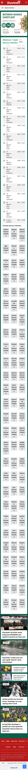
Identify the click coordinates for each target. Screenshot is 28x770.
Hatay (5, 376)
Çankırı (22, 304)
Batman (22, 561)
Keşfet (14, 747)
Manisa (22, 431)
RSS (4, 763)
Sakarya (22, 477)
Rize (14, 476)
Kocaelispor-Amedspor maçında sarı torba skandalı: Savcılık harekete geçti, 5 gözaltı (19, 669)
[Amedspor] (14, 689)
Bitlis (5, 292)
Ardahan (22, 575)
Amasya (14, 250)
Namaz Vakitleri (9, 8)
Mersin (22, 376)
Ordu (5, 476)
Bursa (5, 304)
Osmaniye (14, 604)
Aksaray (14, 547)
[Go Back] (24, 767)
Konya (22, 417)
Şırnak (5, 574)
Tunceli (14, 519)
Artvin (14, 263)
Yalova (14, 589)
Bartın (14, 574)
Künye (3, 741)
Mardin (14, 445)
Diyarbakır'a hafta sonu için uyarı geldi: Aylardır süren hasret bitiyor (12, 660)
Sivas (5, 505)
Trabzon (5, 520)
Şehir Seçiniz (20, 40)
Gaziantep (22, 348)
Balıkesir (5, 279)
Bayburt (22, 547)
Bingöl (22, 278)
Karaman (5, 561)
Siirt (14, 491)
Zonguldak (5, 547)
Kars (22, 388)
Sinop (22, 491)
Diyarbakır (22, 320)
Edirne (5, 333)
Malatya (14, 432)
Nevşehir (14, 463)
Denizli (14, 319)
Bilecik (14, 278)
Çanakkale (14, 305)
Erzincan (22, 334)
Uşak (5, 534)
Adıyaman (14, 234)
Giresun (5, 363)
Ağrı (5, 249)
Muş (5, 462)
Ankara (22, 249)
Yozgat (22, 534)
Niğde (22, 462)
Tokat (22, 505)
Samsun (5, 492)
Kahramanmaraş (5, 447)
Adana (5, 233)
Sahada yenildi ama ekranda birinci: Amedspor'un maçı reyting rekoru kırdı (12, 701)
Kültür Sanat (21, 747)
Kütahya (5, 432)
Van (14, 534)
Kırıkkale (14, 561)
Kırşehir (5, 418)
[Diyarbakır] (14, 622)
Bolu (14, 292)
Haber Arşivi (14, 741)
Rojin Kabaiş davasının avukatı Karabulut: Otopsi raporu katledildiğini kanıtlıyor (19, 677)
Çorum (5, 319)
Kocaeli (14, 417)
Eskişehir (14, 348)
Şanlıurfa (22, 520)
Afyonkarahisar (22, 235)
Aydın (22, 263)
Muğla (22, 445)
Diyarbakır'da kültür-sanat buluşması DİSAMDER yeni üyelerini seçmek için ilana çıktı (14, 634)
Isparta (14, 376)
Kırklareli (22, 403)
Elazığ (14, 333)
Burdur (22, 292)
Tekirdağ (14, 506)
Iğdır (5, 589)
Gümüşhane (14, 363)
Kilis (5, 603)
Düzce (22, 603)
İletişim (8, 741)
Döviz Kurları (22, 741)
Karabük (22, 590)
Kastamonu (5, 403)
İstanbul (5, 389)
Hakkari (22, 363)
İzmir (14, 388)
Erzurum (5, 348)
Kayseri (14, 402)
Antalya (5, 264)
